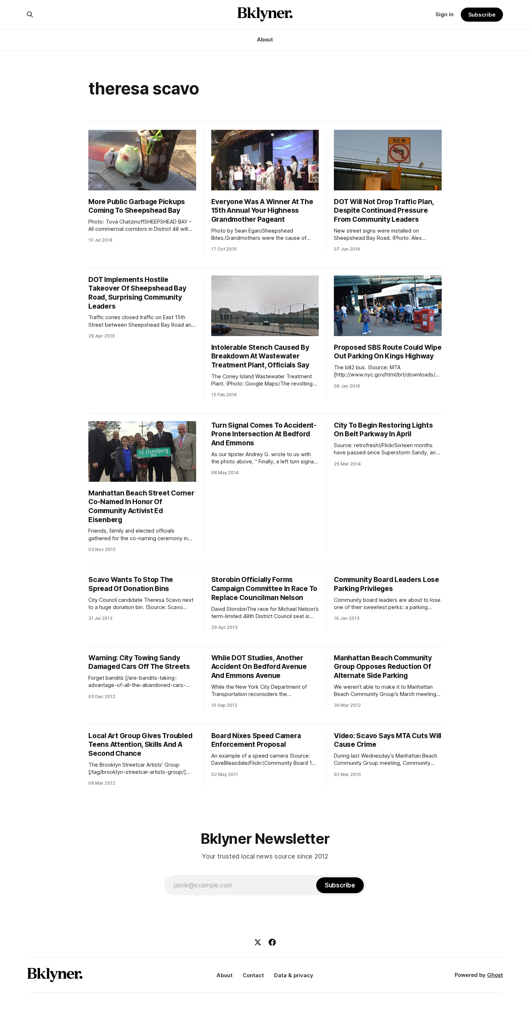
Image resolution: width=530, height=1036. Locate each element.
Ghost (495, 974)
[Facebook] (272, 942)
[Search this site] (30, 14)
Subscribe (481, 14)
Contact (253, 975)
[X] (257, 942)
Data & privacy (293, 975)
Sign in (445, 14)
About (265, 39)
